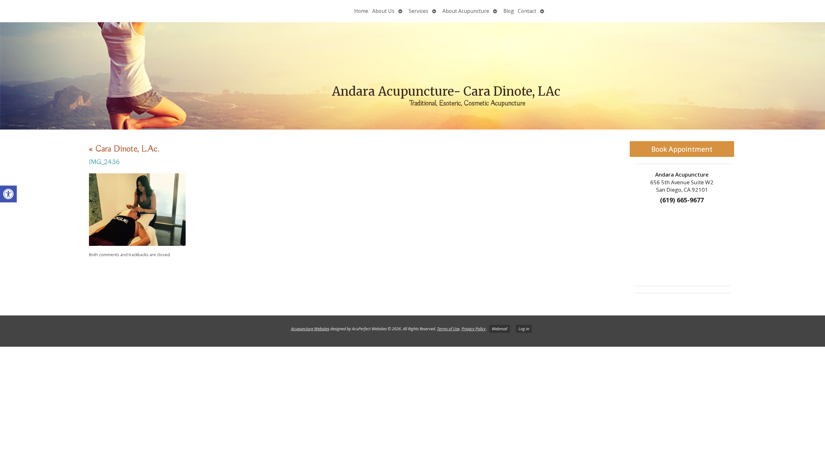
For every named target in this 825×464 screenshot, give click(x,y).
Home (361, 11)
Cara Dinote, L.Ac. (124, 149)
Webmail (499, 329)
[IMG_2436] (137, 244)
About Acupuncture (465, 11)
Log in (524, 329)
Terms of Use (448, 329)
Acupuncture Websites (310, 329)
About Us (383, 11)
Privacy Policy (473, 329)
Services (418, 11)
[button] (8, 194)
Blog (508, 11)
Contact (527, 11)
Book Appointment (682, 149)
